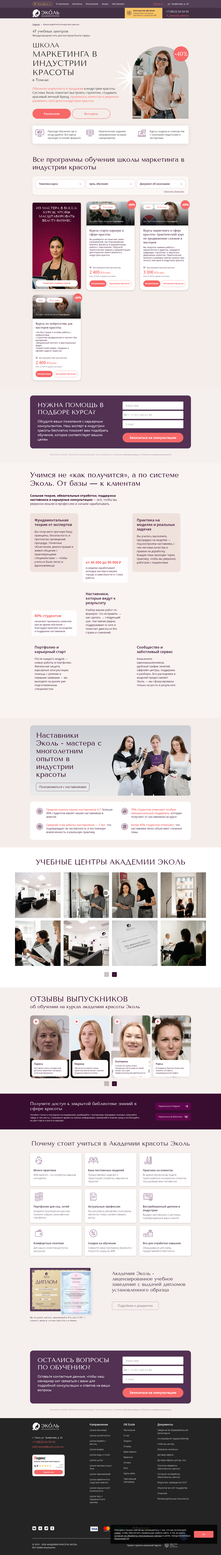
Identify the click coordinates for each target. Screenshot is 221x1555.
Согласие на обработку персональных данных (168, 1475)
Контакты (77, 3)
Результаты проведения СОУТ (172, 1482)
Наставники (118, 3)
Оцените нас (48, 1472)
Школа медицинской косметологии (100, 1489)
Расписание (92, 3)
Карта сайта (129, 1473)
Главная (36, 24)
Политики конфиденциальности (156, 454)
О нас (126, 1435)
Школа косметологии (100, 1435)
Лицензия (162, 1493)
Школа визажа (96, 1449)
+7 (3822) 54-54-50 (177, 11)
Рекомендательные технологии (173, 1498)
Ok (203, 1534)
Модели (127, 1440)
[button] (106, 974)
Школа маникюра (98, 1430)
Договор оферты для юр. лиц (171, 1460)
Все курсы (91, 114)
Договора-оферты (132, 454)
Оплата (127, 1462)
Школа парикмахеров (100, 1474)
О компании (62, 3)
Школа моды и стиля (100, 1454)
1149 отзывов (59, 1466)
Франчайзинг (130, 1451)
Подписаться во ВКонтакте (170, 1116)
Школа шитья (96, 1460)
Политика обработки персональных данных (168, 1467)
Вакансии (128, 1457)
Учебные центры (165, 1443)
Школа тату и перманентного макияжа (97, 1499)
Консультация (98, 283)
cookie (117, 1532)
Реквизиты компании (167, 1449)
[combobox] (126, 415)
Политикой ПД (121, 1538)
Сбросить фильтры (174, 191)
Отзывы (127, 1446)
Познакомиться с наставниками (62, 787)
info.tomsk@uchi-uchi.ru (47, 1446)
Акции (105, 3)
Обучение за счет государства (172, 1487)
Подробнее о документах (135, 1306)
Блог (126, 1468)
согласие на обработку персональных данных (138, 1535)
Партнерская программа (130, 1480)
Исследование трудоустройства (173, 1438)
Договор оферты (165, 1454)
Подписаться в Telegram (169, 1106)
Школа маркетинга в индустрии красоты (100, 1481)
